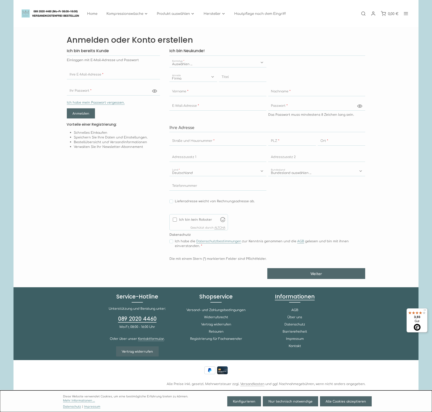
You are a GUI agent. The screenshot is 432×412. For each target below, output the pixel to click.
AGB (300, 241)
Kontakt (295, 346)
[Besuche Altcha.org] (222, 219)
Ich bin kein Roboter (195, 219)
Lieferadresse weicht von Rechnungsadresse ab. (215, 201)
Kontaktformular (151, 338)
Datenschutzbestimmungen (218, 241)
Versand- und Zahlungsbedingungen (216, 310)
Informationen (295, 296)
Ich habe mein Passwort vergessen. (96, 102)
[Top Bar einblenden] (405, 13)
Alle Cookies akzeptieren (346, 401)
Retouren (216, 331)
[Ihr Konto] (373, 13)
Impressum (295, 338)
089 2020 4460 (137, 318)
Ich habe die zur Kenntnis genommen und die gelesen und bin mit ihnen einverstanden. (262, 243)
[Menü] (425, 311)
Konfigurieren (244, 401)
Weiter (316, 273)
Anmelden (80, 113)
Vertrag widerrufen (137, 351)
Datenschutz (294, 324)
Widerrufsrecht (216, 317)
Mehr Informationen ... (79, 400)
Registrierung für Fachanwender (216, 338)
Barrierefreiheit (295, 331)
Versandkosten (252, 384)
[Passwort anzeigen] (154, 91)
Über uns (294, 317)
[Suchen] (363, 13)
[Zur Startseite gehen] (52, 13)
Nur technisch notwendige (290, 401)
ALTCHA (219, 227)
